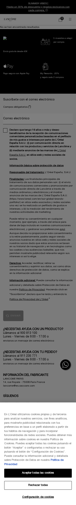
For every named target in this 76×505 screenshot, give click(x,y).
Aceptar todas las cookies (38, 473)
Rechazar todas (38, 485)
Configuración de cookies (38, 497)
